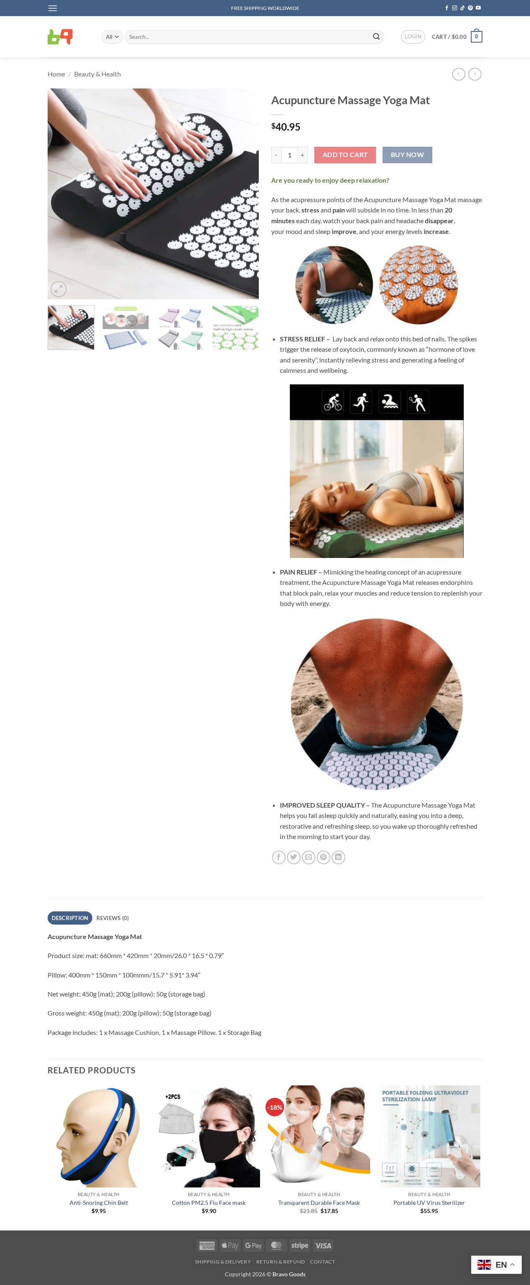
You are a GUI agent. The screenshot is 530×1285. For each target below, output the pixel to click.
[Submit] (376, 37)
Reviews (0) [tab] (112, 918)
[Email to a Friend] (309, 857)
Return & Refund (280, 1262)
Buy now (407, 154)
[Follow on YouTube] (478, 8)
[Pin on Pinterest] (323, 857)
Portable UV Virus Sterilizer (429, 1202)
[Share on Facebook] (279, 857)
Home (56, 74)
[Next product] (458, 74)
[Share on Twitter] (294, 857)
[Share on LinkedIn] (338, 857)
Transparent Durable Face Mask (319, 1202)
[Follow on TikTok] (462, 8)
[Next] (244, 194)
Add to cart (345, 154)
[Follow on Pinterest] (470, 8)
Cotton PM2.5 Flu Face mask (209, 1202)
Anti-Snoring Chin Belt (99, 1202)
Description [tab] (70, 918)
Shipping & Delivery (223, 1262)
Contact (322, 1262)
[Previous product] (474, 74)
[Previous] (62, 194)
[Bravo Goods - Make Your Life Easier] (68, 36)
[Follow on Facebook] (446, 8)
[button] (53, 8)
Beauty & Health (97, 74)
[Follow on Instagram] (454, 8)
